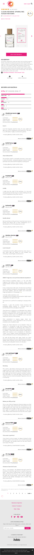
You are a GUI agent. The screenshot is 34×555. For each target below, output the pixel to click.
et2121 (8, 265)
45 (12, 265)
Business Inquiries (17, 503)
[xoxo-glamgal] (3, 354)
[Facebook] (11, 517)
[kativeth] (3, 206)
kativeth (8, 205)
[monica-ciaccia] (3, 236)
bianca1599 (9, 423)
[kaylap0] (3, 177)
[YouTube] (21, 517)
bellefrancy (9, 143)
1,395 (12, 454)
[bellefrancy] (3, 144)
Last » (29, 493)
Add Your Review (15, 54)
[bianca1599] (3, 424)
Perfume (7, 19)
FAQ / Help (17, 509)
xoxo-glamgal (10, 353)
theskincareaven (11, 113)
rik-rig (8, 454)
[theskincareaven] (3, 114)
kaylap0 (8, 176)
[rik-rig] (3, 455)
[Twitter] (15, 517)
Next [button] (32, 36)
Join (27, 528)
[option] (17, 36)
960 (15, 422)
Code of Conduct (17, 506)
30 (17, 235)
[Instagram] (18, 517)
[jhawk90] (3, 390)
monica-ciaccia (10, 235)
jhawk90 (8, 389)
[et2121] (3, 266)
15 (18, 113)
